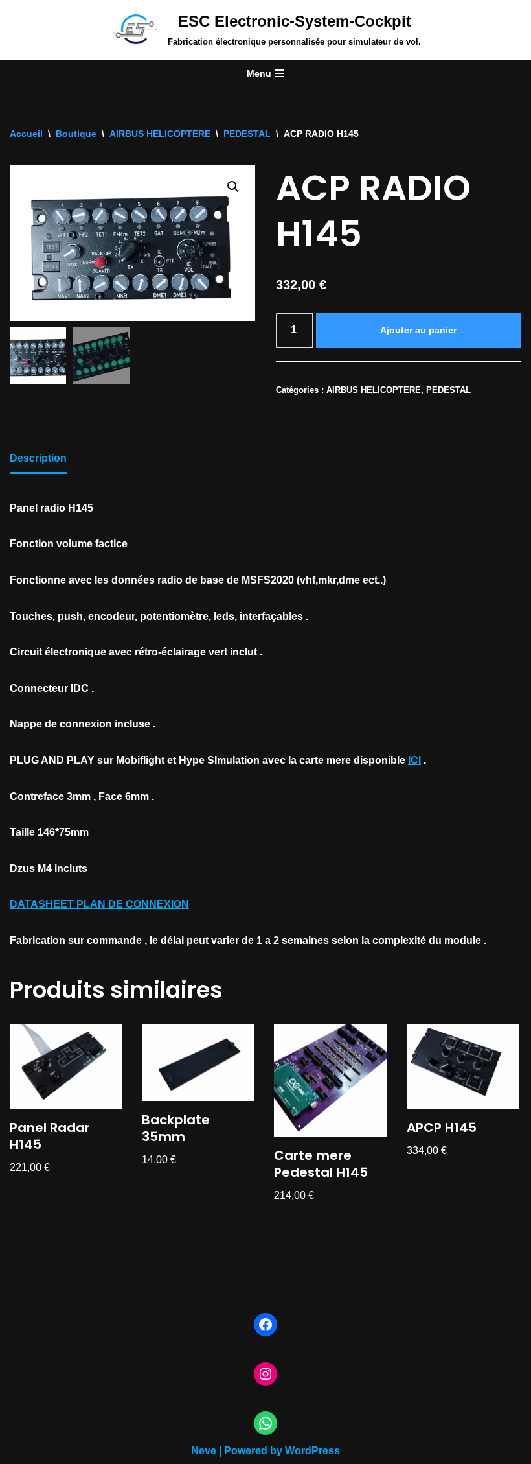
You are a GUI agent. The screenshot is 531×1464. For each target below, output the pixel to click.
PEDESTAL (247, 133)
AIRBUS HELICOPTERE (159, 133)
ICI (414, 760)
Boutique (76, 133)
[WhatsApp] (265, 1423)
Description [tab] (38, 458)
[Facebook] (265, 1324)
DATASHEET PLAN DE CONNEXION (99, 904)
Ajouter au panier (418, 330)
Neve (203, 1450)
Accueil (26, 133)
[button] (233, 186)
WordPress (312, 1450)
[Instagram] (265, 1374)
